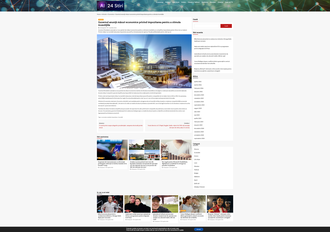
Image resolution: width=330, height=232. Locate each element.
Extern (183, 2)
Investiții (120, 117)
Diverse (220, 2)
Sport (196, 180)
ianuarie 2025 (198, 125)
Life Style (176, 2)
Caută (195, 19)
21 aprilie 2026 (110, 167)
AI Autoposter (103, 27)
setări (181, 230)
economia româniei (106, 117)
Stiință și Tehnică (193, 2)
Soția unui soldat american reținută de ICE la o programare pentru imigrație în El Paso (211, 47)
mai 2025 (197, 115)
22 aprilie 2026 (110, 219)
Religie (196, 173)
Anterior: (121, 125)
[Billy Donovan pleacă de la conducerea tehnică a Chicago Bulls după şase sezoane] (110, 204)
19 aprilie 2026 (142, 169)
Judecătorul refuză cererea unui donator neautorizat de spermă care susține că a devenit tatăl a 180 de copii (211, 55)
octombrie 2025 (199, 101)
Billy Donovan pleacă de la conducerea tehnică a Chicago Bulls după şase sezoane (212, 40)
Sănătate (205, 2)
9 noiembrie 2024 (112, 27)
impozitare (114, 117)
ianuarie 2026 (198, 91)
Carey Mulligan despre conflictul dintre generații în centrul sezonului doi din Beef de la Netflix (212, 62)
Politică (167, 2)
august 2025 (198, 108)
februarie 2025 (198, 121)
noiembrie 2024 (199, 131)
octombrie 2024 (199, 135)
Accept (199, 229)
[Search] (232, 2)
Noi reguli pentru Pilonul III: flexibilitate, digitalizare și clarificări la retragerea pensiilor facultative (175, 163)
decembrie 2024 (199, 128)
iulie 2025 (197, 111)
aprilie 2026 (197, 81)
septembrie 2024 (199, 138)
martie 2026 (198, 85)
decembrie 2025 (199, 95)
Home (99, 14)
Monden (213, 2)
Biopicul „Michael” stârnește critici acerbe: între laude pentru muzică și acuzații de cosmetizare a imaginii (212, 70)
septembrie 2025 (199, 105)
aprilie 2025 (197, 118)
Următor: (168, 125)
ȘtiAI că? (228, 2)
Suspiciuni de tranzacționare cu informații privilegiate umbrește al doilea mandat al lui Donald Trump (112, 163)
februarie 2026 (198, 88)
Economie (159, 2)
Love (195, 163)
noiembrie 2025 (199, 98)
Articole (104, 14)
